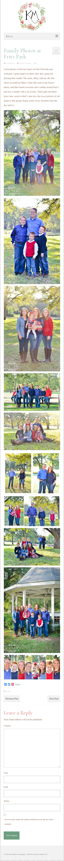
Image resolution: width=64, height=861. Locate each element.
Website (6, 801)
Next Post (53, 698)
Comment (7, 726)
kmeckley (11, 63)
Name (6, 773)
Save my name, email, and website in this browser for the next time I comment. (28, 822)
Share (17, 684)
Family (28, 63)
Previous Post (12, 698)
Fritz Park (8, 691)
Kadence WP (43, 854)
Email (6, 787)
